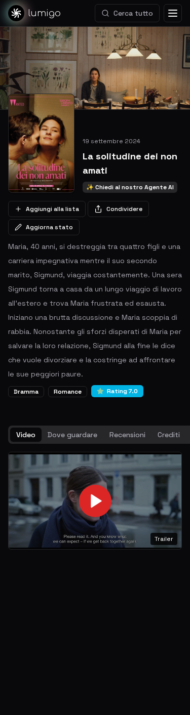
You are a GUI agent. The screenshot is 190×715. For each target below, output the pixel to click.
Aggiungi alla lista (52, 209)
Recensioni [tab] (127, 434)
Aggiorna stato (49, 227)
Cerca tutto (133, 13)
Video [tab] (25, 434)
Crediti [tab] (169, 434)
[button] (95, 501)
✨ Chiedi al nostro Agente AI (130, 187)
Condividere (124, 209)
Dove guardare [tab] (72, 434)
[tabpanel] (95, 501)
